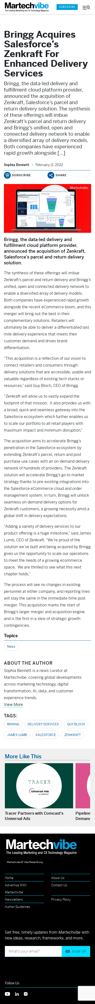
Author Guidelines (17, 907)
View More (13, 704)
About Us (58, 878)
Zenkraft (72, 735)
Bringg (13, 724)
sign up (79, 951)
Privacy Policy (61, 899)
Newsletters (14, 899)
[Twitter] (10, 993)
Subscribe (67, 6)
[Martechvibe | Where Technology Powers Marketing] (28, 7)
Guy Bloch (76, 724)
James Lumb (17, 735)
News (11, 646)
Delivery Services (43, 724)
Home (9, 878)
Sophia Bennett (16, 165)
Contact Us (59, 885)
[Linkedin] (19, 993)
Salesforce (45, 735)
